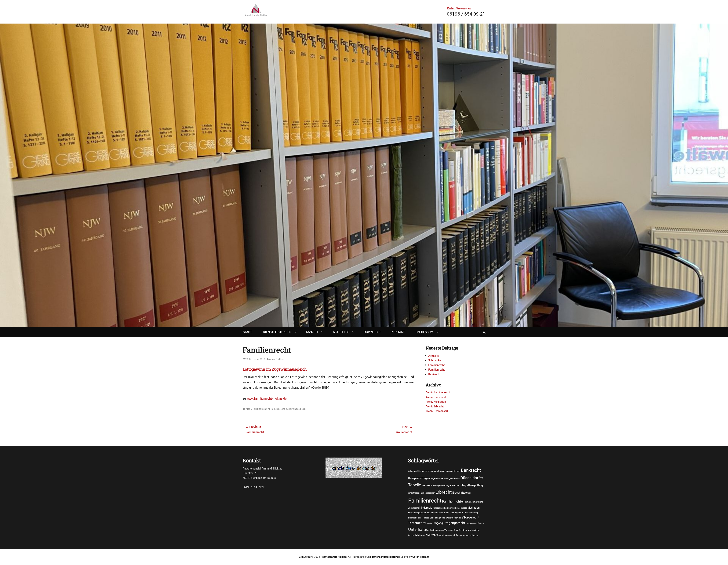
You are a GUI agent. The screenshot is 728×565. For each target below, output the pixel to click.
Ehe (423, 485)
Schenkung (457, 517)
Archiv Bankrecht (436, 397)
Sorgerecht (471, 517)
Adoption (412, 471)
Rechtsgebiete (456, 512)
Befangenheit (433, 478)
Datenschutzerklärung (385, 557)
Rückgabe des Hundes (418, 517)
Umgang (438, 523)
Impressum (424, 332)
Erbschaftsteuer (461, 492)
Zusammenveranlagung (467, 535)
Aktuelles (341, 332)
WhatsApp (420, 535)
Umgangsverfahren (475, 523)
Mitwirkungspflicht (417, 512)
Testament (416, 523)
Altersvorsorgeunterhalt (428, 471)
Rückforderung (471, 512)
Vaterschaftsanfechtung (455, 530)
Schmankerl (435, 360)
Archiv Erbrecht (435, 406)
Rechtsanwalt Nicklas (334, 557)
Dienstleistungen (277, 332)
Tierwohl (428, 523)
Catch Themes (420, 557)
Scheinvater (446, 517)
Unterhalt (416, 529)
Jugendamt (413, 508)
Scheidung (435, 517)
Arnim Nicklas (276, 359)
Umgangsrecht (454, 523)
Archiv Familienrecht (256, 408)
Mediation (474, 507)
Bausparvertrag (417, 478)
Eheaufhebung (432, 485)
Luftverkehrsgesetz (457, 508)
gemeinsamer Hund (473, 501)
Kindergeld (425, 507)
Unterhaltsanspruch (434, 530)
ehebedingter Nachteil (449, 485)
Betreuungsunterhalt (450, 478)
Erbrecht (443, 492)
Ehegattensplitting (472, 485)
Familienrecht (278, 408)
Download (372, 332)
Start (247, 332)
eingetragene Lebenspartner (421, 493)
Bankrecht (434, 374)
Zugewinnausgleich (296, 408)
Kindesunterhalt (440, 508)
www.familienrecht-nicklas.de (266, 398)
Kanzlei (312, 332)
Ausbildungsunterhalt (450, 471)
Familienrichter (453, 501)
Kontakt (398, 332)
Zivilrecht (431, 535)
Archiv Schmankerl (437, 411)
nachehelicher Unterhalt (438, 512)
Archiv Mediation (436, 401)
